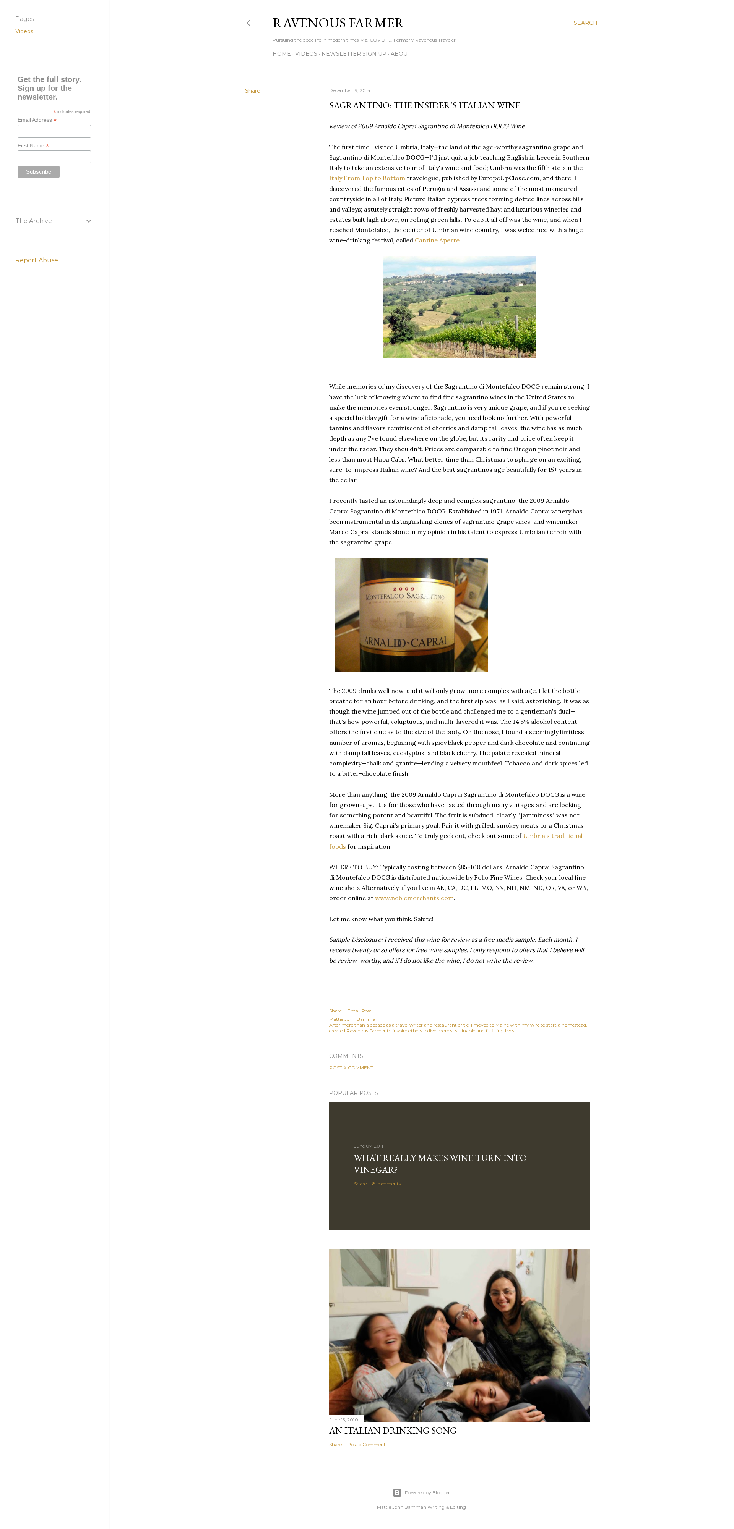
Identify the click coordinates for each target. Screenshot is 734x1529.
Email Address (37, 120)
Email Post (360, 1011)
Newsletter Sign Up (354, 53)
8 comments (386, 1184)
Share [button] (252, 90)
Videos (306, 53)
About (401, 53)
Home (282, 53)
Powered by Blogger (427, 1492)
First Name (33, 145)
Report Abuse (36, 260)
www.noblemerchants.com (414, 898)
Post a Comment (351, 1067)
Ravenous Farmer (338, 23)
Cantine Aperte (437, 240)
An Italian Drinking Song (392, 1430)
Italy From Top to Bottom (367, 178)
